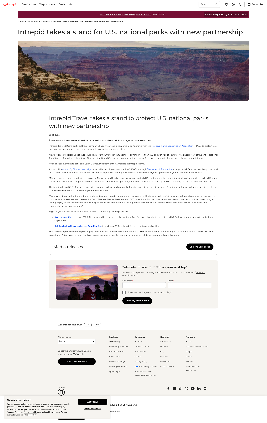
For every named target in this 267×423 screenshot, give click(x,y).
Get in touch (165, 341)
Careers (138, 356)
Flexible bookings (117, 361)
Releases (45, 21)
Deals (62, 4)
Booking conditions (118, 366)
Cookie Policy (30, 415)
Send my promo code (137, 300)
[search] (206, 4)
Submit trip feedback (118, 346)
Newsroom (32, 21)
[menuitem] (10, 4)
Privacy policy (141, 361)
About (72, 4)
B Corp (189, 341)
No (97, 325)
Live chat (164, 346)
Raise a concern (167, 366)
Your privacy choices (147, 366)
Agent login (114, 371)
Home (21, 21)
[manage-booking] (233, 4)
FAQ (162, 351)
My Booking (114, 341)
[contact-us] (240, 4)
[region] (133, 185)
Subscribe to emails (76, 361)
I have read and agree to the (149, 292)
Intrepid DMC (141, 351)
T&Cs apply (78, 354)
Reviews (164, 356)
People (189, 351)
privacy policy (164, 292)
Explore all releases (200, 246)
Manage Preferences (92, 409)
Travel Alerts (114, 356)
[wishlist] (226, 4)
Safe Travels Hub (116, 351)
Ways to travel (47, 4)
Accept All (92, 402)
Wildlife (189, 361)
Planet (189, 356)
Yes (87, 325)
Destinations (29, 4)
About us (139, 341)
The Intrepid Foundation (197, 346)
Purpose (190, 337)
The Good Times (142, 346)
